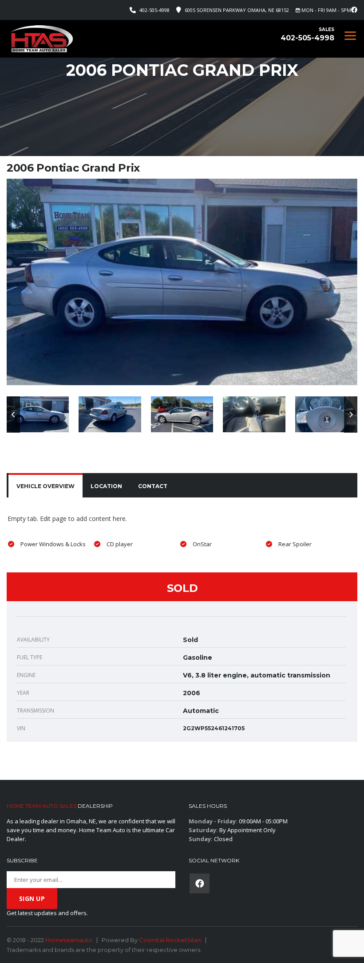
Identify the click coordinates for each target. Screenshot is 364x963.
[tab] (45, 486)
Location (106, 486)
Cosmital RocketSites (170, 939)
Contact (152, 486)
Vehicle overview (45, 486)
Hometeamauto (68, 939)
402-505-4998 (154, 10)
